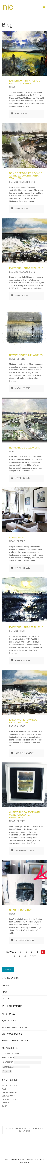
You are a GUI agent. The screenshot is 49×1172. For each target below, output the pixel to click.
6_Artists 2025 (9, 1021)
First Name (8, 1057)
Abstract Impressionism (14, 1027)
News (12, 87)
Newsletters (9, 1099)
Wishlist (6, 1103)
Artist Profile (9, 1086)
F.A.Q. (4, 1089)
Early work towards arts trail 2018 (23, 721)
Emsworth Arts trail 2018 (26, 627)
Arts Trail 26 (8, 1014)
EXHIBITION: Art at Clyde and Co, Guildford (24, 82)
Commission (17, 537)
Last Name (7, 1062)
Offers (30, 182)
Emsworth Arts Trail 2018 (26, 268)
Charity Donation (20, 910)
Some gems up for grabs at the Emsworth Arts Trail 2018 (25, 176)
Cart (4, 1106)
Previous (10, 952)
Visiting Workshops (12, 1034)
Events (13, 182)
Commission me (9, 1092)
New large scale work (24, 447)
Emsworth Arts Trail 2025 (15, 1041)
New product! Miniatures (26, 355)
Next (33, 956)
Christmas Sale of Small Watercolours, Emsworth (25, 815)
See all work (8, 1096)
